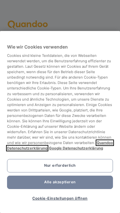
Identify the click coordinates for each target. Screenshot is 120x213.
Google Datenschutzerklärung (76, 148)
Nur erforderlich (60, 165)
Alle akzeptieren (60, 182)
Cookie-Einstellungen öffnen (59, 198)
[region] (60, 122)
